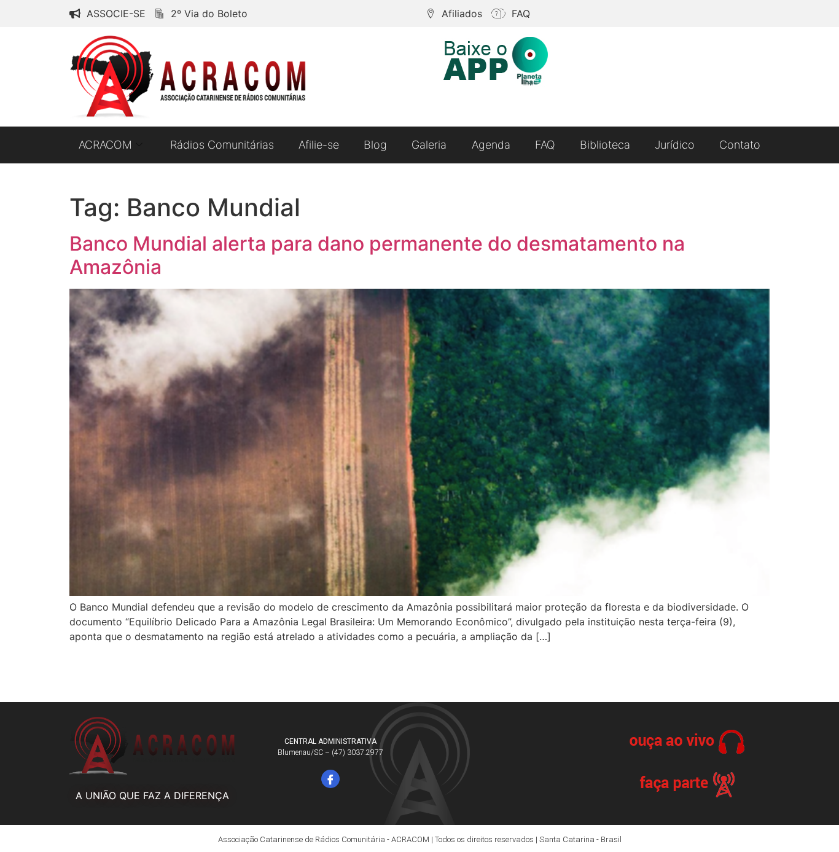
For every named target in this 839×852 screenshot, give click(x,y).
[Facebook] (330, 779)
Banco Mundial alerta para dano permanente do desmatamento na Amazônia (377, 255)
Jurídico (675, 144)
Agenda (491, 144)
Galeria (429, 144)
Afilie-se (319, 144)
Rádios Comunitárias (222, 144)
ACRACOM (105, 144)
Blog (375, 144)
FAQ (545, 144)
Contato (739, 144)
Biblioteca (605, 144)
